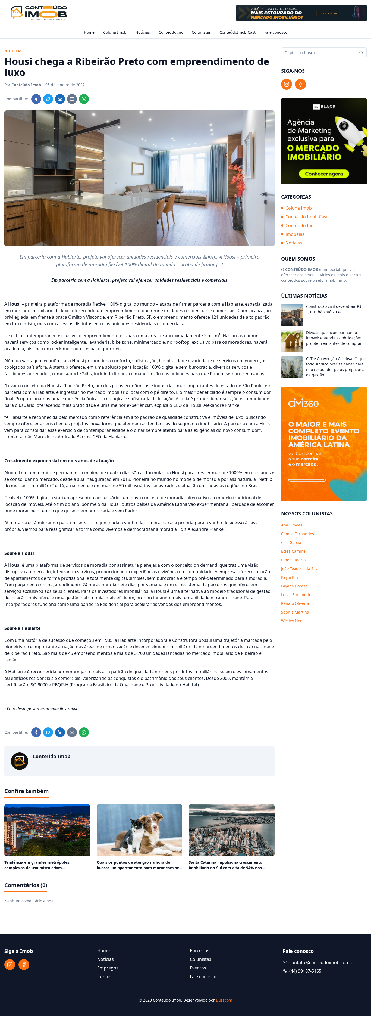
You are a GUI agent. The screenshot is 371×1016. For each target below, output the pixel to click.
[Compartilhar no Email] (72, 99)
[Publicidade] (301, 13)
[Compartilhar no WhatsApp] (84, 99)
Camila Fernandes (297, 533)
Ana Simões (291, 525)
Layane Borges (294, 585)
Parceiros (199, 950)
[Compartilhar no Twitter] (48, 99)
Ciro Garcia (291, 542)
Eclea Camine (293, 551)
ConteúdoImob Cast (237, 32)
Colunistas (201, 32)
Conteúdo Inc (299, 226)
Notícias (142, 32)
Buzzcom (224, 1000)
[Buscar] (361, 53)
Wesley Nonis (293, 620)
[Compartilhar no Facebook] (36, 99)
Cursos (104, 977)
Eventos (198, 968)
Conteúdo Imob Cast (306, 217)
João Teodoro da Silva (300, 568)
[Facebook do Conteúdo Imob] (300, 84)
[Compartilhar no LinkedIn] (60, 99)
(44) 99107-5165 (305, 971)
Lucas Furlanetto (296, 594)
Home (89, 32)
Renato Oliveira (295, 603)
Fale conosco (275, 32)
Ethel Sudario (293, 559)
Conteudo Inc (171, 32)
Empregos (107, 968)
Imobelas (294, 234)
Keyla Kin (289, 577)
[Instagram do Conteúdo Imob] (286, 84)
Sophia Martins (295, 612)
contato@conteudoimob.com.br (322, 962)
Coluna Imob (115, 32)
